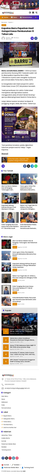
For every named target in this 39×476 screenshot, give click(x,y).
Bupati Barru (7, 416)
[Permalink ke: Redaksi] (4, 38)
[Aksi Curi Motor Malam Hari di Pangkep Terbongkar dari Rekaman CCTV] (10, 179)
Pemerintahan (6, 408)
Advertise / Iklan (7, 435)
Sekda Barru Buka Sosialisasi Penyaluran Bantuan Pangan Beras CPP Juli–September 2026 (22, 339)
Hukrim (4, 25)
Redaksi (8, 37)
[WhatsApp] (35, 166)
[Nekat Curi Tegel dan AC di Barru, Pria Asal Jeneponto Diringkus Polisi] (28, 198)
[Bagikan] (35, 38)
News (3, 399)
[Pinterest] (10, 458)
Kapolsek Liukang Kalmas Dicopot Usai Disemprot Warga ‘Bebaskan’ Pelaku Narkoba (9, 207)
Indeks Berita (6, 438)
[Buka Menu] (33, 12)
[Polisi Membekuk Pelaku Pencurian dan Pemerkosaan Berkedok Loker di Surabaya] (28, 217)
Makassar (5, 402)
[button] (30, 12)
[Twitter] (28, 166)
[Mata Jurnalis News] (11, 12)
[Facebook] (24, 166)
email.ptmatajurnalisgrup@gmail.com (17, 388)
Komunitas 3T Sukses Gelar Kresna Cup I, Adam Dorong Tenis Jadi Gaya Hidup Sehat (22, 353)
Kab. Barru (5, 396)
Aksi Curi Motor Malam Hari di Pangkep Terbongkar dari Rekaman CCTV (9, 188)
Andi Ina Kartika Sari (10, 427)
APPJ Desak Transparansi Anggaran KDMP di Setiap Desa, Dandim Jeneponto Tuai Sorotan (22, 361)
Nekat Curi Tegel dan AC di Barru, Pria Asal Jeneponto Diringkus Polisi (28, 207)
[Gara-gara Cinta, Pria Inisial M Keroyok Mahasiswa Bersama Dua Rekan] (28, 179)
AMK (24, 471)
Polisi (3, 405)
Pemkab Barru (8, 425)
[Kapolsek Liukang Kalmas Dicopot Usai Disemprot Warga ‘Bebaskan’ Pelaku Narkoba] (10, 198)
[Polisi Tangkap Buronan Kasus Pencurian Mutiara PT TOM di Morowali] (10, 217)
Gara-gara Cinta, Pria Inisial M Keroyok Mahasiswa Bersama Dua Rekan (27, 188)
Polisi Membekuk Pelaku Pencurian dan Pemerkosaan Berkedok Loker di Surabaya (28, 226)
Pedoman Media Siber (9, 444)
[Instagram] (17, 458)
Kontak (4, 441)
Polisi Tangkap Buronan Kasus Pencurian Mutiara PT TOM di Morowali (10, 226)
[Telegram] (32, 166)
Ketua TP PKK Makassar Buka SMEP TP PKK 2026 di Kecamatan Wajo (23, 346)
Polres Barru (7, 422)
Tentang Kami (6, 450)
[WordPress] (13, 458)
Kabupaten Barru (9, 419)
